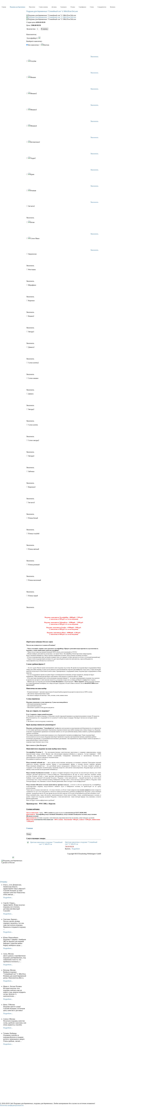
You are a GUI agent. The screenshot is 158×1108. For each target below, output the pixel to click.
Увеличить (94, 56)
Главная (29, 828)
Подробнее (76, 849)
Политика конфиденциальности (12, 1105)
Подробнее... (8, 897)
